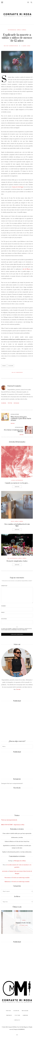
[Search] (31, 746)
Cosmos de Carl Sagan (17, 187)
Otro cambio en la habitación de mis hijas (17, 525)
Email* (3, 612)
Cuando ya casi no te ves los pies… (17, 483)
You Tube (17, 1015)
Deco (12, 521)
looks (13, 480)
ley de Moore (26, 269)
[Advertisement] (17, 721)
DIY (8, 558)
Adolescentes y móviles (17, 837)
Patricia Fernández (14, 386)
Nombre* (3, 606)
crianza (4, 365)
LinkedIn (25, 1015)
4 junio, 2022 (25, 45)
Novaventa (7, 877)
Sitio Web (4, 618)
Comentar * (4, 585)
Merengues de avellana (20, 861)
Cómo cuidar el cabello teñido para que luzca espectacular (17, 833)
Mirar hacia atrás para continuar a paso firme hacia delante (21, 418)
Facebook (3, 403)
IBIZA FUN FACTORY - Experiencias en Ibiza (12, 825)
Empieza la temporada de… (24, 923)
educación (10, 365)
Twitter (10, 403)
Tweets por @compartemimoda (9, 820)
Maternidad (12, 29)
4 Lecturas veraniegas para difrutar (13, 431)
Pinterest (9, 1015)
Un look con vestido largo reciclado (20, 877)
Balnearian (7, 881)
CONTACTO (17, 1020)
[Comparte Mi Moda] (17, 14)
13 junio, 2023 (24, 925)
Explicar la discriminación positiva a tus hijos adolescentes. (17, 852)
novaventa (4, 871)
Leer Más (17, 486)
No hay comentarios (11, 45)
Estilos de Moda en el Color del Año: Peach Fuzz (17, 841)
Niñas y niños (21, 29)
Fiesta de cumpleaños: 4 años (17, 561)
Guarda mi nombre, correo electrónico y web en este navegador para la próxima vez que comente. (16, 629)
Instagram (16, 403)
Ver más (18, 689)
